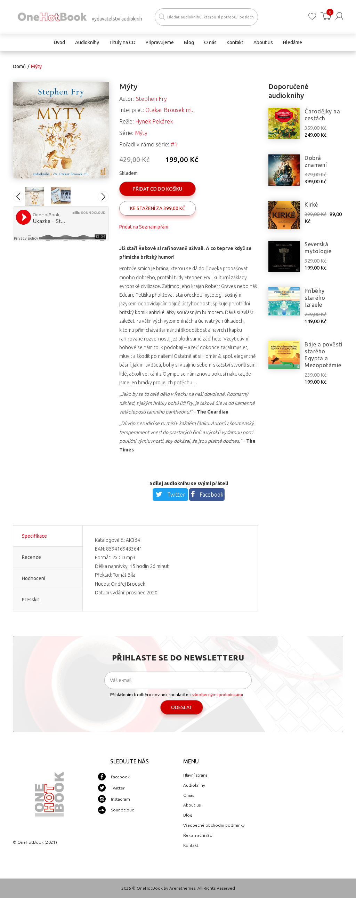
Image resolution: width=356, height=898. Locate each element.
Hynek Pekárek (154, 121)
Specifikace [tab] (34, 536)
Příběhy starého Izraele (315, 298)
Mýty (141, 133)
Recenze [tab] (31, 557)
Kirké (311, 204)
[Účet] (339, 16)
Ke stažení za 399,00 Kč (157, 208)
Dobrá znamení (316, 161)
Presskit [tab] (30, 599)
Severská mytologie (318, 247)
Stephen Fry (151, 99)
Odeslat (181, 707)
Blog (187, 815)
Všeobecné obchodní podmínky (214, 825)
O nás (188, 795)
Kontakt (191, 845)
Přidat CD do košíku (157, 189)
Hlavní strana (195, 775)
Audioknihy (194, 785)
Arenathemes (182, 888)
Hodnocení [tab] (33, 578)
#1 (174, 144)
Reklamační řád (197, 835)
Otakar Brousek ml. (169, 110)
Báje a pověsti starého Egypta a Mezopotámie (323, 354)
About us (192, 805)
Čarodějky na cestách (322, 114)
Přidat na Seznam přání (143, 227)
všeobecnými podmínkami (217, 694)
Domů (19, 66)
